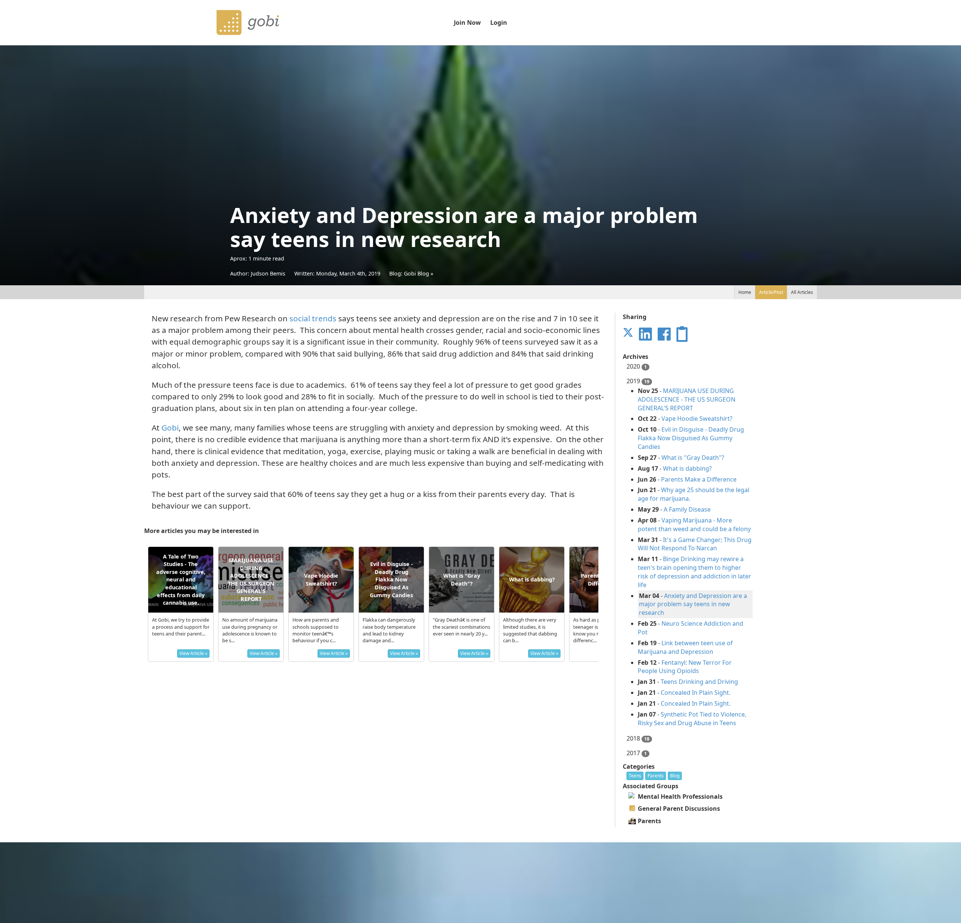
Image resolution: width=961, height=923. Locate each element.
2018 (638, 738)
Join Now (467, 22)
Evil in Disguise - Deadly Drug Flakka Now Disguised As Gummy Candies (691, 438)
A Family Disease (687, 509)
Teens (635, 775)
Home (744, 292)
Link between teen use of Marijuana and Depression (685, 647)
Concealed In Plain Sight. (696, 692)
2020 (637, 366)
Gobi (170, 427)
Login (498, 22)
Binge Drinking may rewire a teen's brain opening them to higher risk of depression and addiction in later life (694, 572)
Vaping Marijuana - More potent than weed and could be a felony (694, 524)
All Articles (802, 292)
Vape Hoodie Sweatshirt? (696, 418)
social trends (312, 318)
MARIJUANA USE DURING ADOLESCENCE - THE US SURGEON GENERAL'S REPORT (686, 399)
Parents (656, 775)
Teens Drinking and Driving (699, 682)
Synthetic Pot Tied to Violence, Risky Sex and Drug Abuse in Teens (692, 718)
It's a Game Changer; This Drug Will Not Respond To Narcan (695, 544)
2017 (637, 753)
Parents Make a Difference (699, 479)
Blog (674, 775)
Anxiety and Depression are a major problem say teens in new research (693, 604)
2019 (689, 552)
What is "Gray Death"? (692, 457)
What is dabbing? (687, 468)
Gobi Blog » (418, 273)
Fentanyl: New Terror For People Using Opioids (685, 666)
